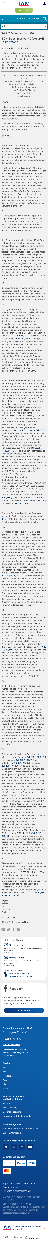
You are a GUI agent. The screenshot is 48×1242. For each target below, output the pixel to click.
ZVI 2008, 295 (26, 492)
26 (5, 848)
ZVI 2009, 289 (33, 500)
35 (20, 48)
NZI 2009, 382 (16, 650)
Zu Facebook (24, 1010)
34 (36, 216)
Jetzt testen (24, 10)
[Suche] (44, 18)
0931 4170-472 (12, 1039)
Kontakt (7, 1071)
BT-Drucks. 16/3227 (32, 430)
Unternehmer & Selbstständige (18, 1116)
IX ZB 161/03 (37, 892)
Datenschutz (29, 1183)
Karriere (7, 1080)
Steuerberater (9, 1103)
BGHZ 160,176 (8, 895)
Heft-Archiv (34, 19)
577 (24, 872)
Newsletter (8, 1076)
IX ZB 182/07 (21, 339)
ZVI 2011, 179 (19, 503)
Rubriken (21, 19)
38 (32, 676)
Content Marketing (12, 1133)
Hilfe (5, 1067)
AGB (18, 1183)
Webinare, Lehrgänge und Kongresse (20, 1128)
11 (43, 721)
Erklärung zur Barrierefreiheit (17, 1191)
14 (9, 48)
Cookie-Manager (11, 1187)
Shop (5, 1088)
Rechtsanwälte (10, 1107)
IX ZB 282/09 (30, 833)
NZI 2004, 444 (34, 336)
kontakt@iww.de (11, 1044)
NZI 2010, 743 (37, 497)
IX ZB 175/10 (9, 42)
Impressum (8, 1183)
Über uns (7, 1084)
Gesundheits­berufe (12, 1112)
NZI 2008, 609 (36, 339)
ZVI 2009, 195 (19, 763)
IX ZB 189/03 (19, 336)
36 (28, 365)
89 (27, 615)
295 (23, 532)
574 (18, 218)
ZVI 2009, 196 (22, 760)
